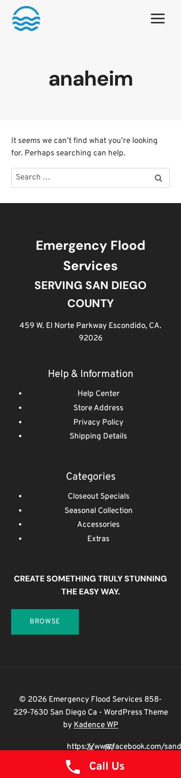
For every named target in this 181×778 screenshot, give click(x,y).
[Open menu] (157, 18)
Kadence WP (96, 725)
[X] (90, 747)
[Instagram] (108, 747)
